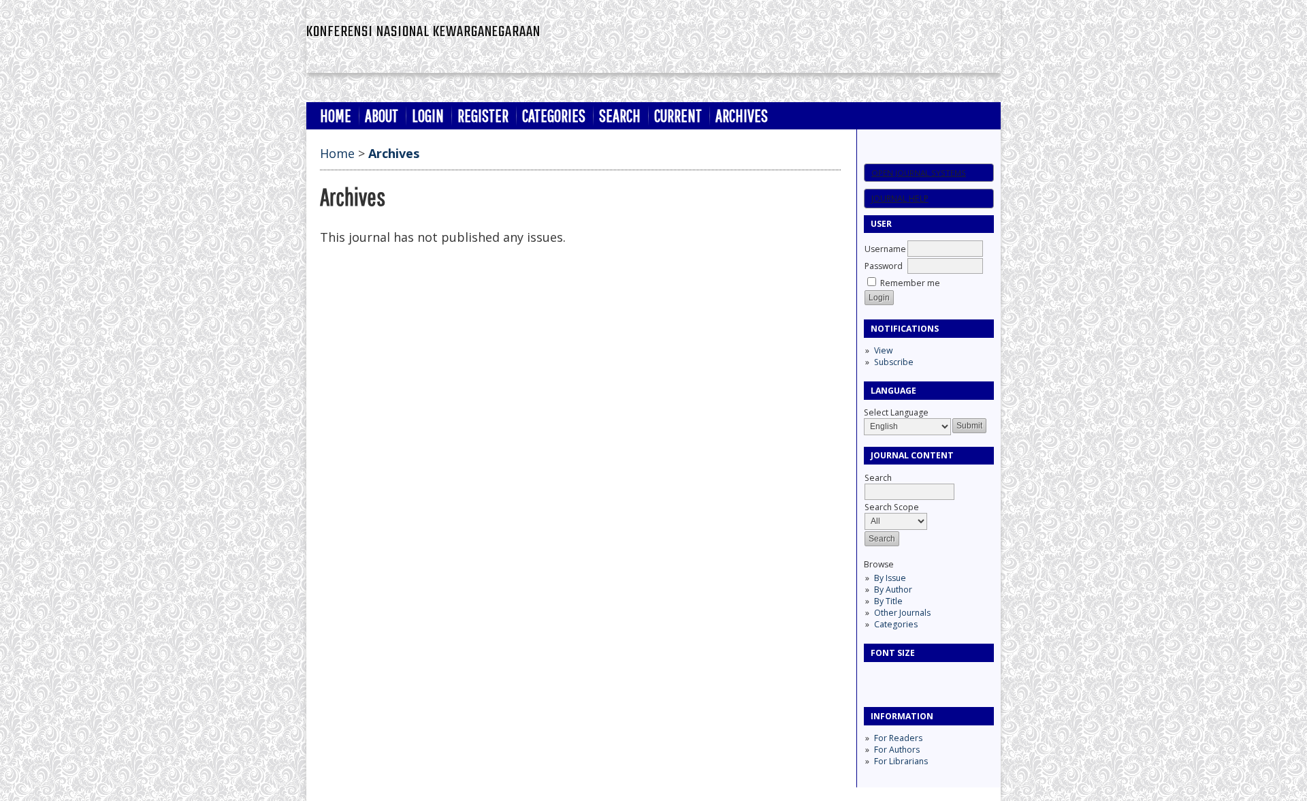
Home (335, 115)
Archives (741, 115)
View (883, 350)
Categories (896, 624)
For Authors (897, 749)
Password (884, 266)
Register (483, 115)
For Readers (898, 738)
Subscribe (894, 362)
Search (620, 115)
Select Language (896, 412)
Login (428, 115)
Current (678, 115)
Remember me (910, 283)
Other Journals (902, 612)
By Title (888, 601)
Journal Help (900, 198)
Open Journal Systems (918, 173)
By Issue (890, 578)
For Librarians (901, 761)
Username (885, 249)
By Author (893, 589)
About (381, 115)
